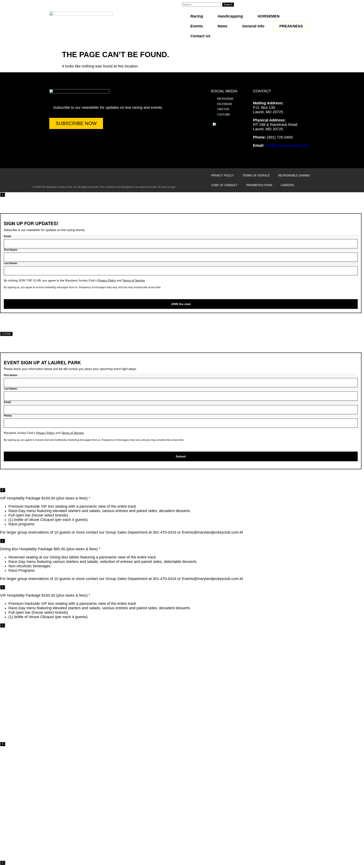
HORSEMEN (269, 16)
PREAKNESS (291, 26)
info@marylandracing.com (287, 145)
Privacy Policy (222, 175)
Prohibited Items (259, 185)
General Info (253, 26)
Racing (196, 16)
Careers (287, 185)
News (223, 26)
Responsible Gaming (294, 175)
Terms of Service (256, 175)
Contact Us (200, 36)
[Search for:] (202, 4)
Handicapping (230, 16)
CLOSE (6, 333)
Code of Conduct (224, 185)
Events (196, 26)
